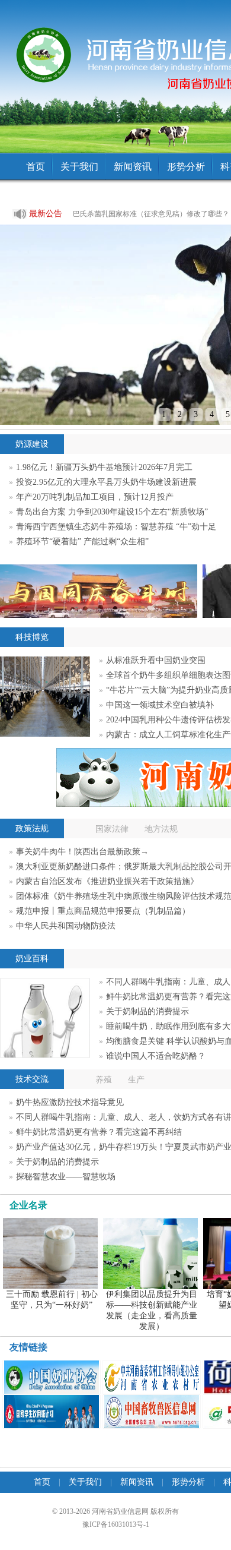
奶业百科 (32, 958)
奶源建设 (32, 444)
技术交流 (32, 1079)
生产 (136, 1079)
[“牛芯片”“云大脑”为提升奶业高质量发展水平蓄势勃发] (45, 734)
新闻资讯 (133, 167)
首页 (35, 167)
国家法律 (112, 829)
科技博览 (32, 637)
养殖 (103, 1079)
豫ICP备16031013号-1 (115, 1524)
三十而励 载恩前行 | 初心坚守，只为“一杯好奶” (52, 1299)
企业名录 (28, 1205)
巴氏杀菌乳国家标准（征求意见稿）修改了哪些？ (151, 214)
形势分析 (186, 167)
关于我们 (79, 167)
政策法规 (32, 828)
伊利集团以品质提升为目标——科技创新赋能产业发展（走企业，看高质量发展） (151, 1310)
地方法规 (161, 829)
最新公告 (37, 213)
